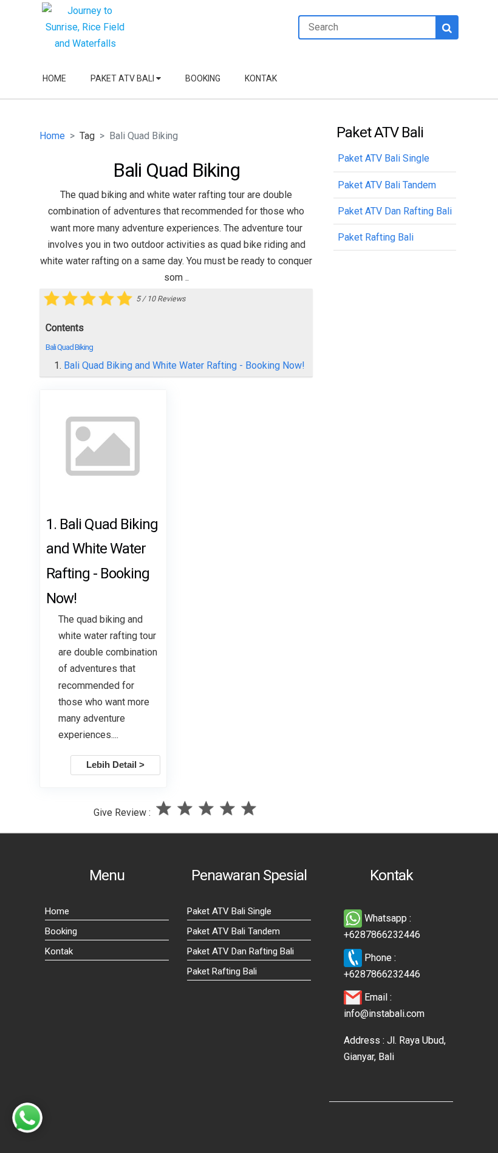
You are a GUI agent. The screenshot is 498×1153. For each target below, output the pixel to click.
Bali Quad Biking (69, 347)
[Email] (354, 997)
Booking (202, 78)
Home (54, 78)
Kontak (261, 78)
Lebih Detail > (115, 765)
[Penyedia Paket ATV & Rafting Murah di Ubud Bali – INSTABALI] (85, 43)
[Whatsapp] (354, 918)
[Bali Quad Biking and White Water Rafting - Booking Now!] (103, 447)
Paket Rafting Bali (222, 971)
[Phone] (354, 957)
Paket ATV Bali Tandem (233, 931)
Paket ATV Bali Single (229, 911)
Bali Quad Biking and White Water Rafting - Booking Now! (184, 365)
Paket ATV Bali (123, 78)
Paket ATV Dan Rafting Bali (240, 951)
